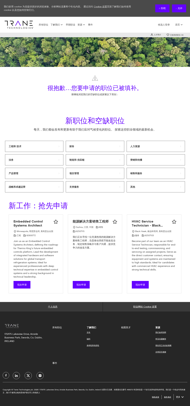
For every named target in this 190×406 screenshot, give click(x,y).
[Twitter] (28, 375)
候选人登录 (164, 24)
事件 (90, 24)
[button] (155, 35)
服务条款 (167, 397)
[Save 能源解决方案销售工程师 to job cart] (115, 221)
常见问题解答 (160, 339)
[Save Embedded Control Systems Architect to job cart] (55, 221)
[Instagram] (40, 375)
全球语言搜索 (160, 352)
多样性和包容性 (93, 345)
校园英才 (126, 327)
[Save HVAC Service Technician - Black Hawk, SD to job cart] (174, 221)
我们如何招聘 (160, 332)
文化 (88, 332)
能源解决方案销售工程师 (91, 221)
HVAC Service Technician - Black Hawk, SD (146, 223)
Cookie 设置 (100, 6)
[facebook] (6, 375)
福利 (88, 339)
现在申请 (22, 284)
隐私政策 (155, 397)
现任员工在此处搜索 (163, 345)
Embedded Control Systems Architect (28, 223)
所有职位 (43, 24)
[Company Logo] (19, 24)
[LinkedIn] (16, 375)
